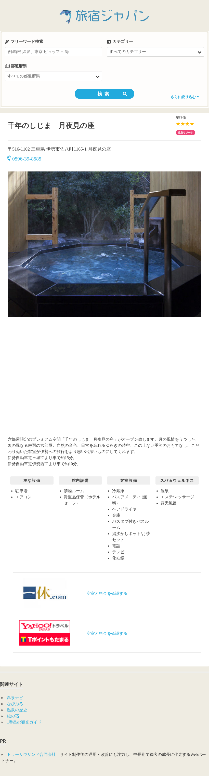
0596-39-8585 (26, 159)
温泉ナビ (15, 697)
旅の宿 (13, 716)
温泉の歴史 (17, 710)
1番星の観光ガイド (24, 722)
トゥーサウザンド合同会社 (31, 754)
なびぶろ (15, 704)
